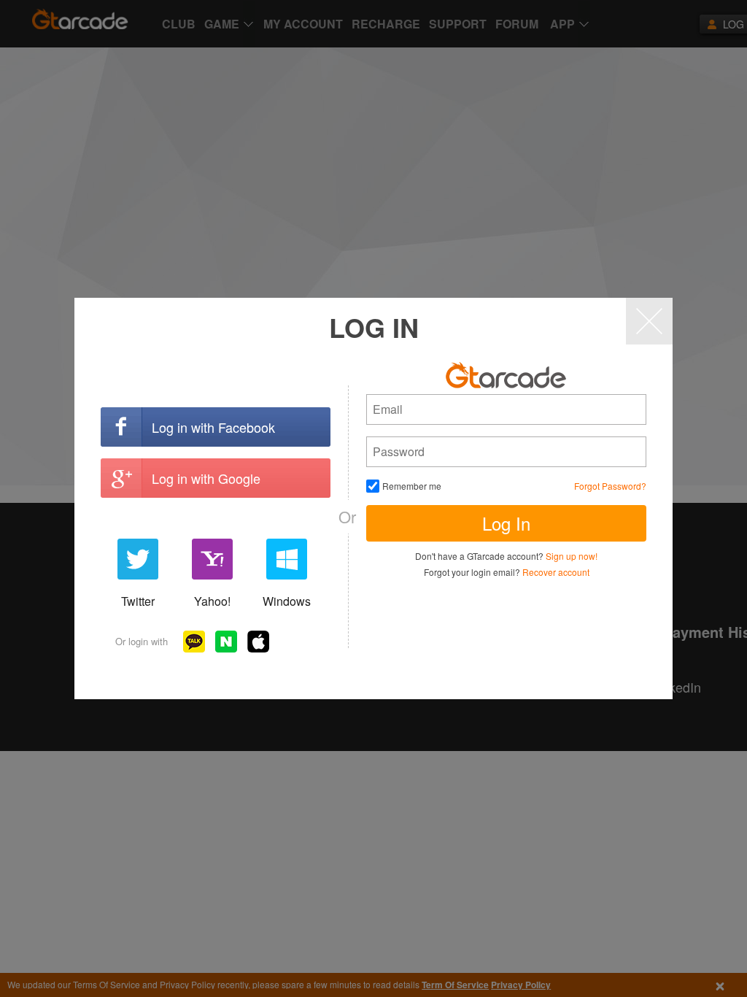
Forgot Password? (610, 486)
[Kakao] (194, 642)
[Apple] (258, 642)
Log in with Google (206, 478)
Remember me (411, 486)
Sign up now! (571, 556)
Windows (287, 601)
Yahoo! (212, 601)
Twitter (138, 601)
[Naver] (226, 642)
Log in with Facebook (213, 426)
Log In (506, 523)
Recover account (555, 572)
